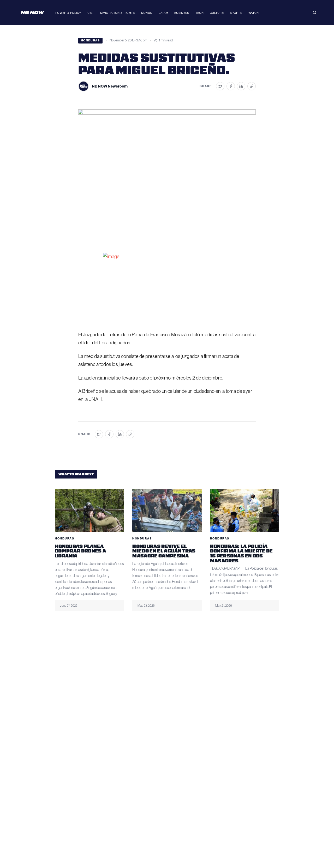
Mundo (147, 12)
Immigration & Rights (117, 12)
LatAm (163, 12)
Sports (236, 12)
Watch (253, 12)
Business (181, 12)
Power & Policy (68, 12)
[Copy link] (251, 86)
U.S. (90, 12)
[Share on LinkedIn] (241, 86)
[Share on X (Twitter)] (220, 86)
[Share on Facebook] (230, 86)
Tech (199, 12)
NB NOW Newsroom (110, 86)
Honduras (90, 40)
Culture (217, 12)
